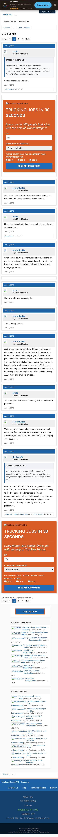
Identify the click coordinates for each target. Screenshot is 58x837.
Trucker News (28, 801)
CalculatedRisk (17, 743)
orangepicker (30, 680)
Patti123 (24, 635)
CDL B (22, 160)
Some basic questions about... (35, 645)
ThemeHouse (44, 832)
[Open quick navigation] (53, 27)
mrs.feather (28, 673)
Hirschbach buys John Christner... (35, 627)
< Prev (4, 39)
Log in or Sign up (47, 11)
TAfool (16, 514)
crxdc (15, 51)
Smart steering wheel (34, 723)
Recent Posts (24, 22)
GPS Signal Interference (38, 638)
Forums (7, 14)
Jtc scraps (29, 678)
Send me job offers (29, 166)
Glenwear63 (9, 89)
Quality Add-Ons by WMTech (29, 830)
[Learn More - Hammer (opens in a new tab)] (29, 5)
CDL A (10, 160)
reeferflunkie (19, 188)
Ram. (21, 698)
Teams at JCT (28, 666)
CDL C (34, 160)
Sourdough (28, 658)
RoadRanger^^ (16, 721)
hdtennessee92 (17, 706)
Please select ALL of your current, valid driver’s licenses (26, 155)
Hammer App (28, 814)
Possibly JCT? (28, 650)
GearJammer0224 (35, 640)
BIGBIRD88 (27, 668)
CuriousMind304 (17, 735)
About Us (28, 797)
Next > (27, 39)
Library (28, 805)
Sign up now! (30, 611)
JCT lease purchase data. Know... (33, 661)
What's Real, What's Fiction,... (35, 655)
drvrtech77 (18, 457)
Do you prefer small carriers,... (30, 696)
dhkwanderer (24, 514)
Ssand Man (9, 236)
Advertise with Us (28, 810)
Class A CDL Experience (17, 144)
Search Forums (10, 22)
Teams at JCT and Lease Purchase (34, 633)
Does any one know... (32, 671)
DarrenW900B (31, 726)
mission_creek (17, 765)
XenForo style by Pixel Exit (29, 829)
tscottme (25, 630)
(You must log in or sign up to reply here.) (17, 598)
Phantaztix (27, 647)
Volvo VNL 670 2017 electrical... (34, 717)
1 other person (37, 514)
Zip (7, 133)
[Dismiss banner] (55, 5)
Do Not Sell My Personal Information (28, 818)
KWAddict (27, 653)
